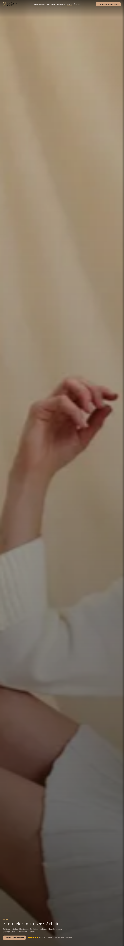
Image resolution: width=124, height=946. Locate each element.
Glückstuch (61, 4)
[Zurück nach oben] (119, 941)
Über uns (77, 4)
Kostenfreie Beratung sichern (109, 4)
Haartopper (51, 4)
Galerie (69, 4)
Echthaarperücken (39, 4)
